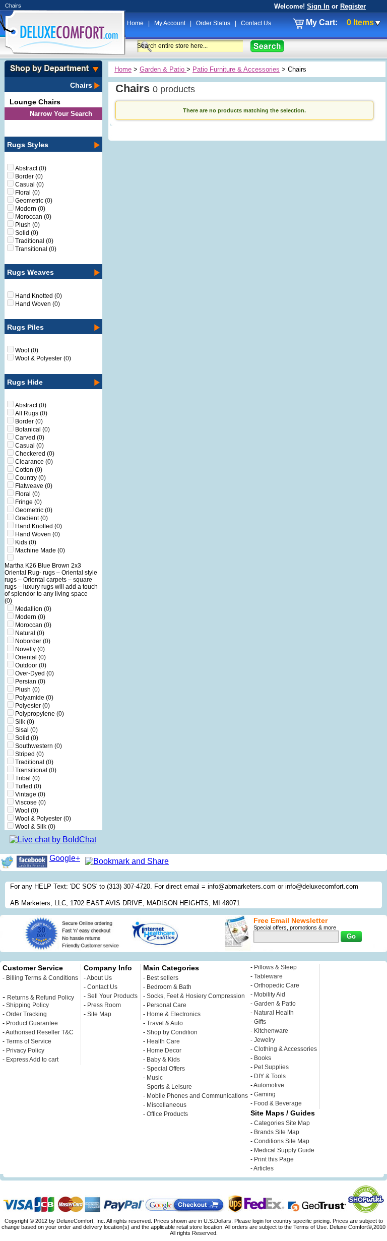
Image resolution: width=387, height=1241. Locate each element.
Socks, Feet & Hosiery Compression (196, 996)
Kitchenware (271, 1030)
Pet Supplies (271, 1067)
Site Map (99, 1014)
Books (262, 1058)
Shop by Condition (172, 1032)
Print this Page (274, 1159)
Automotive (268, 1085)
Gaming (265, 1094)
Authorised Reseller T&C (40, 1032)
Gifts (260, 1021)
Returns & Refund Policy (40, 997)
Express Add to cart (32, 1059)
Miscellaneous (166, 1104)
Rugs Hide (25, 382)
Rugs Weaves (30, 272)
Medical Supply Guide (284, 1150)
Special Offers (166, 1068)
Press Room (104, 1005)
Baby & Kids (163, 1059)
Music (155, 1077)
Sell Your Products (112, 996)
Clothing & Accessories (285, 1048)
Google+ (64, 858)
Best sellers (162, 977)
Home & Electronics (174, 1014)
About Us (99, 977)
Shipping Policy (27, 1005)
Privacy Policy (25, 1050)
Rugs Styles (27, 145)
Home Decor (164, 1050)
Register (353, 6)
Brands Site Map (276, 1132)
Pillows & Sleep (275, 967)
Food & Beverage (278, 1103)
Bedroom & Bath (169, 986)
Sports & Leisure (169, 1086)
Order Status (214, 23)
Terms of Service (28, 1041)
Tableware (268, 976)
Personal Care (166, 1005)
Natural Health (274, 1012)
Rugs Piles (25, 327)
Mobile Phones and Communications (197, 1095)
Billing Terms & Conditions (42, 977)
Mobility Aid (269, 994)
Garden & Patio (163, 69)
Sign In (318, 6)
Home (136, 23)
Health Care (163, 1041)
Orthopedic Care (276, 985)
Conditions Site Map (281, 1141)
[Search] (267, 46)
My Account (170, 23)
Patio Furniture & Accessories (236, 69)
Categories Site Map (282, 1123)
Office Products (167, 1114)
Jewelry (264, 1039)
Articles (263, 1168)
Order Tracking (26, 1014)
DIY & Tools (270, 1076)
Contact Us (256, 23)
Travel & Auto (165, 1023)
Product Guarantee (32, 1023)
